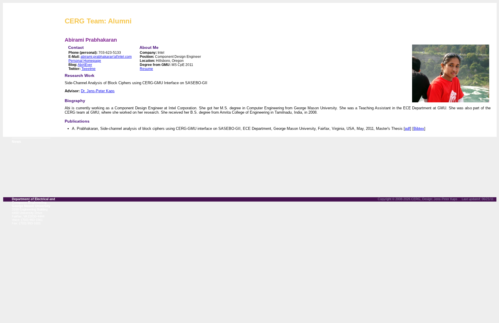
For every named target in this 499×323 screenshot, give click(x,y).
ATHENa (19, 77)
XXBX (16, 106)
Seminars (20, 134)
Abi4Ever (85, 65)
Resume (146, 69)
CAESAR (19, 84)
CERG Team (22, 69)
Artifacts (19, 120)
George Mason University (31, 206)
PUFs (16, 98)
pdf (407, 128)
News (16, 142)
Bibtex (419, 128)
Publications (22, 113)
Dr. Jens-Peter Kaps (98, 91)
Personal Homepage (84, 61)
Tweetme (88, 69)
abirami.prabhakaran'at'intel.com (106, 57)
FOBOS (18, 91)
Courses (19, 127)
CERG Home (22, 62)
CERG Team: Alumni (98, 21)
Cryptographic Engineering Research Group (137, 10)
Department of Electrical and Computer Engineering (33, 200)
